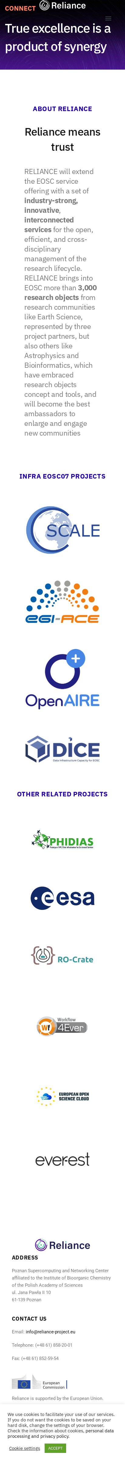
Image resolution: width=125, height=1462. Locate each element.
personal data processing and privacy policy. (61, 1433)
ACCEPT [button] (55, 1448)
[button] (108, 18)
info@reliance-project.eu (50, 1332)
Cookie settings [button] (24, 1448)
